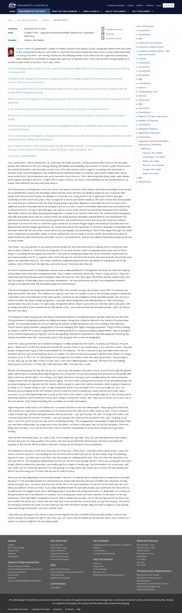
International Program (59, 559)
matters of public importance (153, 116)
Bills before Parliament (60, 569)
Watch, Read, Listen (58, 547)
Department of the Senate (148, 575)
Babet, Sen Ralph (151, 161)
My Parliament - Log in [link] (146, 545)
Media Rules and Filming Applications (108, 575)
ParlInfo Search (143, 550)
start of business (145, 26)
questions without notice (151, 46)
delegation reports (148, 128)
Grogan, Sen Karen (152, 169)
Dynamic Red (13, 550)
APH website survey (145, 553)
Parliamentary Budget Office (149, 586)
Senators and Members (64, 11)
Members (12, 578)
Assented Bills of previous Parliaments (66, 572)
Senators (12, 553)
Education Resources (59, 553)
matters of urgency (148, 120)
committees (144, 34)
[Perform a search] (172, 5)
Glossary (140, 562)
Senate (11, 545)
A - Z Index (141, 559)
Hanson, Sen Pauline (153, 152)
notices (142, 58)
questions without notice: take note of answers (154, 53)
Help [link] (78, 609)
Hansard (45, 20)
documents (144, 30)
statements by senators (150, 42)
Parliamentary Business (32, 11)
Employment (142, 556)
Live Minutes (13, 575)
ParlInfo (139, 5)
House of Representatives (19, 566)
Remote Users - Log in (146, 547)
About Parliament (115, 11)
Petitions (97, 547)
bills (140, 38)
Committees (55, 587)
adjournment (144, 181)
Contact (130, 5)
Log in (158, 5)
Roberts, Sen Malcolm (153, 165)
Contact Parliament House (104, 553)
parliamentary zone (148, 91)
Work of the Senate (16, 547)
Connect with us (100, 550)
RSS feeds (141, 565)
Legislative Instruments (60, 578)
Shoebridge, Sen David (154, 156)
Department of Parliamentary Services (153, 583)
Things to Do (98, 566)
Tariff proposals (57, 575)
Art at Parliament (100, 569)
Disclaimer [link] (57, 609)
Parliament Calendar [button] (116, 5)
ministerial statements (149, 132)
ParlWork (150, 5)
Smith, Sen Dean (151, 173)
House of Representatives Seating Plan (24, 580)
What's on (97, 563)
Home (12, 11)
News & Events (91, 11)
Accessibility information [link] (18, 609)
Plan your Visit (99, 572)
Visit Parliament (141, 11)
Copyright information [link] (41, 609)
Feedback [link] (69, 609)
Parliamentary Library (59, 556)
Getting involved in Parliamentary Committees (112, 545)
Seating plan (13, 556)
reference (146, 148)
